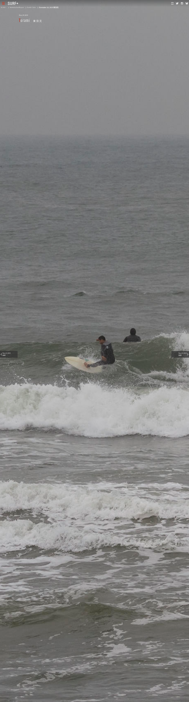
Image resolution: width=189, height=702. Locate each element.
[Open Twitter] (177, 3)
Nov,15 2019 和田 (6, 354)
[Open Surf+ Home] (13, 3)
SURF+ (3, 7)
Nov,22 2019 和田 (182, 354)
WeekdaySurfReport (17, 7)
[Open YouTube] (172, 3)
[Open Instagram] (182, 3)
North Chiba (31, 7)
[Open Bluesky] (187, 3)
